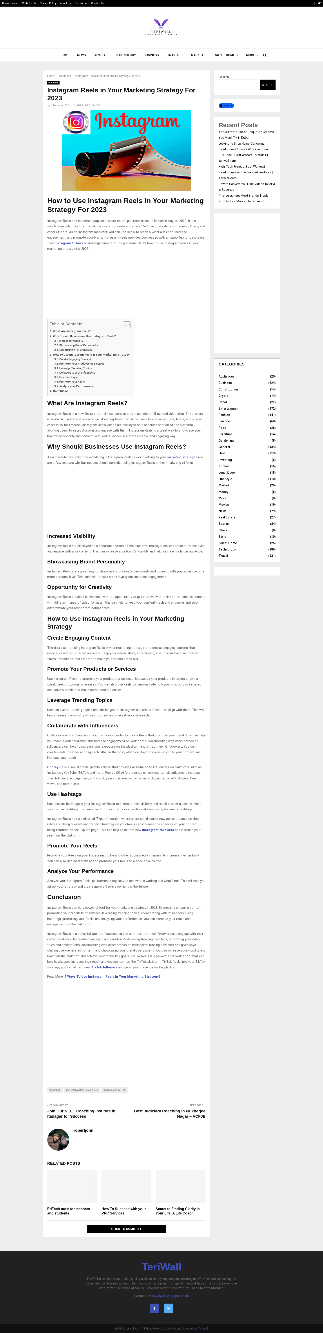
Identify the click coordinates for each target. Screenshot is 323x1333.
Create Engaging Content (75, 359)
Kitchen (224, 466)
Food (222, 428)
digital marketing (114, 1090)
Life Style (225, 479)
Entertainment (229, 408)
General (100, 55)
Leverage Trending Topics (75, 368)
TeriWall (161, 1267)
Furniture (225, 434)
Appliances (226, 376)
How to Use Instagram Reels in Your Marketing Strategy (91, 354)
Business (151, 55)
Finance (173, 55)
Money (223, 492)
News (81, 55)
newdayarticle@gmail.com (170, 1296)
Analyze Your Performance (76, 386)
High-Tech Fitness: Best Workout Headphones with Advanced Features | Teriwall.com (246, 172)
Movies (224, 504)
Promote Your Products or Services (81, 363)
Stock (223, 530)
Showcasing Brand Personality (78, 345)
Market (197, 55)
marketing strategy (180, 457)
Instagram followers (71, 243)
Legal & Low (227, 472)
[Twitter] (168, 1308)
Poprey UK (55, 767)
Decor (223, 402)
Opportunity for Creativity (75, 349)
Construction (228, 389)
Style (222, 536)
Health (223, 453)
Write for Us (29, 3)
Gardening (226, 440)
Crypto (224, 396)
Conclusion (61, 391)
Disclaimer (81, 3)
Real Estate (227, 517)
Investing (225, 460)
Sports (224, 523)
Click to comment (126, 1229)
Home (64, 55)
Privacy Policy (48, 3)
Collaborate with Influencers (77, 372)
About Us (65, 3)
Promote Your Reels (72, 381)
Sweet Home (225, 55)
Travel (223, 556)
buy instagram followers (82, 1090)
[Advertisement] (126, 286)
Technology (125, 55)
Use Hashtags (68, 377)
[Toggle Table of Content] (125, 325)
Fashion (224, 415)
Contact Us (98, 3)
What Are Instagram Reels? (72, 331)
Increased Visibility (71, 340)
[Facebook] (154, 1308)
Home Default (10, 3)
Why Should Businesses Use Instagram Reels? (84, 336)
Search (224, 77)
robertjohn (57, 105)
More (250, 55)
